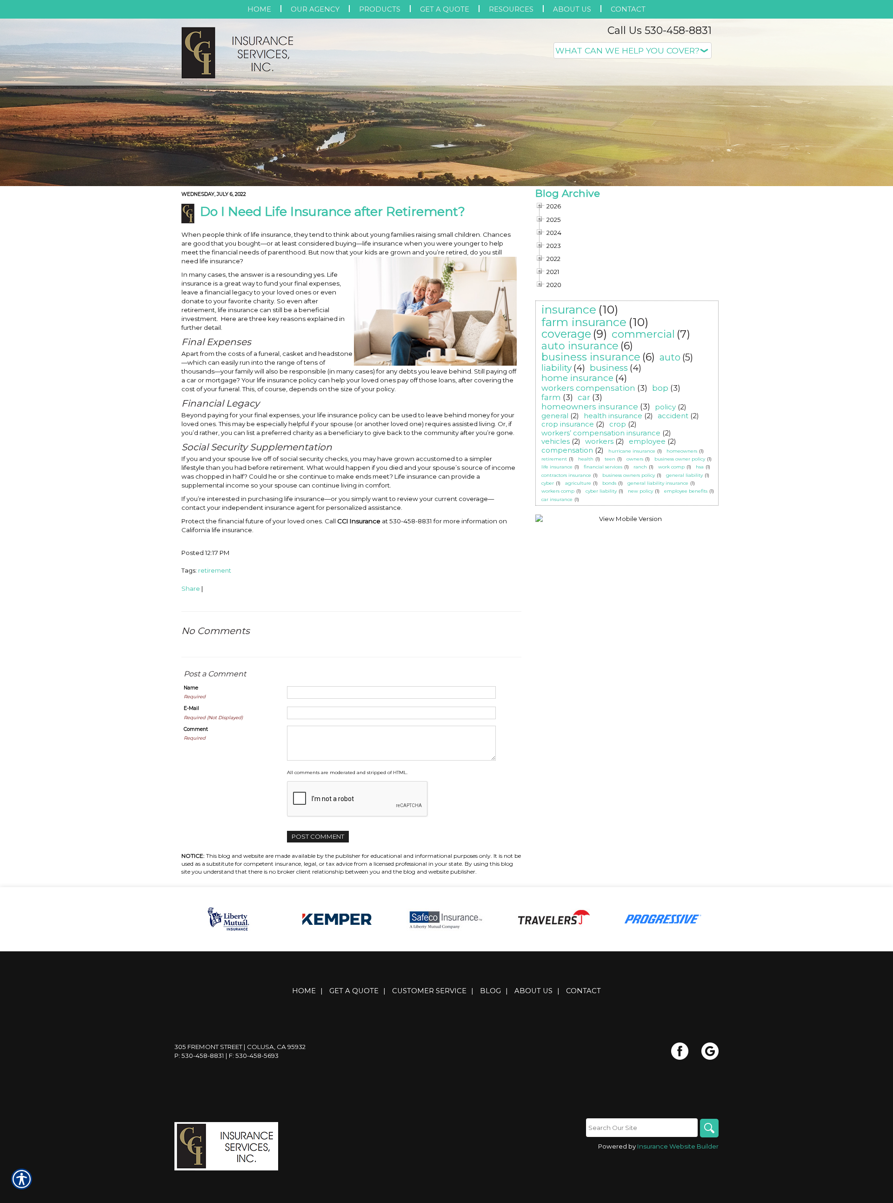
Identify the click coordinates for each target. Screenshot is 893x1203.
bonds (609, 483)
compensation (567, 450)
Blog (490, 991)
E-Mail (191, 708)
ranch (640, 467)
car (584, 397)
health (585, 459)
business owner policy (679, 459)
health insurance (613, 415)
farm (551, 397)
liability (556, 367)
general (554, 415)
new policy (640, 491)
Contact (583, 991)
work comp (671, 467)
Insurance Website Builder (678, 1146)
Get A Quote (354, 991)
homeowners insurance (589, 406)
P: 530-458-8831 (199, 1055)
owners (634, 459)
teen (610, 459)
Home (304, 991)
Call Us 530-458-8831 (659, 30)
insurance (568, 309)
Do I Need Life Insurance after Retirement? (332, 211)
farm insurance (583, 322)
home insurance (577, 378)
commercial (643, 334)
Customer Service (429, 991)
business (609, 367)
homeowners (681, 451)
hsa (700, 467)
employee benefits (685, 491)
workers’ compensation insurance (600, 432)
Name (191, 688)
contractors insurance (566, 475)
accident (673, 415)
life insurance (557, 467)
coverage (566, 334)
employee (647, 441)
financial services (603, 467)
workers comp (557, 491)
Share (190, 588)
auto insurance (580, 346)
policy (665, 406)
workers (599, 441)
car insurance (557, 499)
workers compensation (588, 388)
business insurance (590, 357)
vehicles (555, 441)
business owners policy (628, 475)
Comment (196, 729)
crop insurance (567, 424)
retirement (214, 570)
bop (660, 388)
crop (617, 424)
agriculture (578, 483)
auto (670, 357)
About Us (533, 991)
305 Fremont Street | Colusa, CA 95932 (240, 1046)
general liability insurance (657, 483)
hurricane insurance (631, 451)
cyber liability (601, 491)
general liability (684, 475)
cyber (547, 483)
